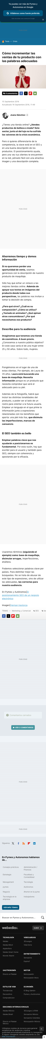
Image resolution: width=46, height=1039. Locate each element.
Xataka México (8, 1011)
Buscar (42, 917)
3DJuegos (28, 941)
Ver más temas (10, 907)
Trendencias (8, 990)
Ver (24, 727)
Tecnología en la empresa (9, 897)
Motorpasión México (32, 1021)
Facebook (21, 93)
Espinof (27, 961)
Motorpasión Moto (31, 978)
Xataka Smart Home (10, 952)
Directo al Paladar (10, 974)
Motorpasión (29, 974)
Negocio (6, 892)
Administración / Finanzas (30, 868)
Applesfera (7, 948)
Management (8, 882)
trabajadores (29, 896)
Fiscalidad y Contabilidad (29, 875)
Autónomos (28, 887)
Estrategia (7, 874)
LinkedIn (34, 843)
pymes (5, 887)
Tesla (7, 41)
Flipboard (30, 93)
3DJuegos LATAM (31, 1011)
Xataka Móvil (8, 945)
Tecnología (28, 882)
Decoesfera (7, 994)
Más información (8, 1036)
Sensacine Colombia (32, 1018)
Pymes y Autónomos (32, 994)
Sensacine (28, 958)
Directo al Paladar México (10, 1022)
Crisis (15, 41)
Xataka (5, 941)
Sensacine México (31, 1014)
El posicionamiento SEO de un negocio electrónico (20, 595)
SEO (37, 611)
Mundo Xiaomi (8, 956)
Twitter (26, 93)
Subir (36, 928)
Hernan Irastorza (18, 605)
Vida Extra (28, 945)
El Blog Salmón (29, 990)
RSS (24, 843)
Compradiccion (9, 998)
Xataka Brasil (8, 1014)
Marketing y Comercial (21, 611)
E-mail (35, 93)
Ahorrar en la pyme (32, 892)
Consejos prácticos (11, 867)
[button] (19, 114)
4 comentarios (11, 93)
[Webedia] (10, 929)
